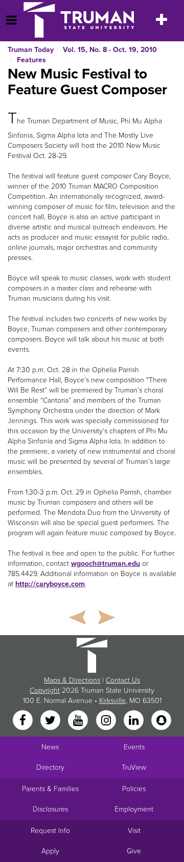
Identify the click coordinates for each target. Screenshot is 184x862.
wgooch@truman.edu (105, 563)
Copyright (45, 690)
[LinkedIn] (134, 720)
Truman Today (31, 49)
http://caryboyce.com (50, 584)
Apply (50, 851)
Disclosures (50, 809)
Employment (133, 809)
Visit (134, 830)
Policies (134, 789)
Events (134, 747)
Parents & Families (50, 789)
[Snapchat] (161, 720)
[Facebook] (23, 720)
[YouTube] (79, 720)
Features (31, 60)
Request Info (50, 830)
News (50, 747)
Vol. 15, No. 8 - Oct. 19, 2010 (110, 49)
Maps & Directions (72, 680)
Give (134, 851)
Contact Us (123, 680)
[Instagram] (107, 720)
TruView (134, 767)
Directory (50, 767)
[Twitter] (51, 720)
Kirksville (112, 700)
